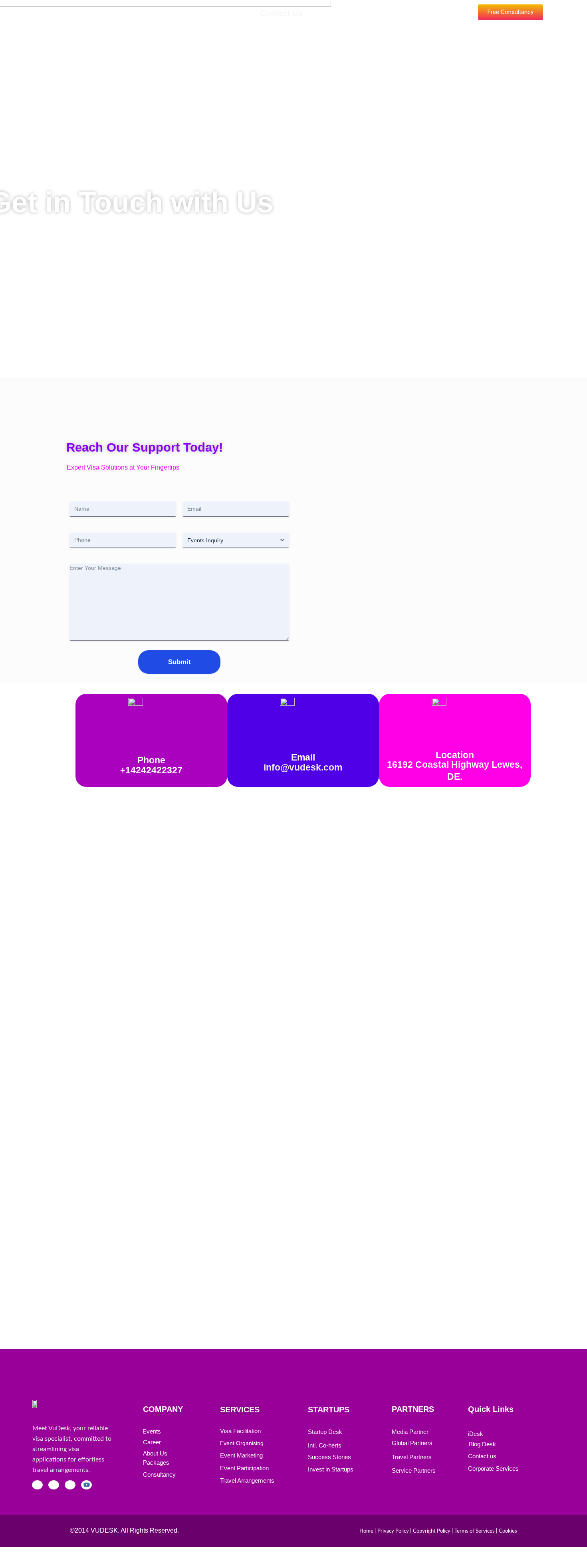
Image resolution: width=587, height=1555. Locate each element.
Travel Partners (412, 1456)
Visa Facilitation (240, 1431)
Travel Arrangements (247, 1480)
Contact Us (281, 13)
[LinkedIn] (70, 1484)
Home (104, 13)
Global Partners (412, 1443)
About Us (155, 1453)
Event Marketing (241, 1455)
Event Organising (242, 1443)
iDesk (475, 1433)
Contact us (482, 1456)
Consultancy (159, 1474)
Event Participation (244, 1468)
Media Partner (410, 1431)
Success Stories (329, 1456)
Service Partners (414, 1470)
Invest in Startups (330, 1469)
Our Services (191, 13)
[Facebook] (37, 1484)
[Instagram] (86, 1484)
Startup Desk (325, 1431)
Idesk (238, 13)
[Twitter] (53, 1484)
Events (141, 13)
